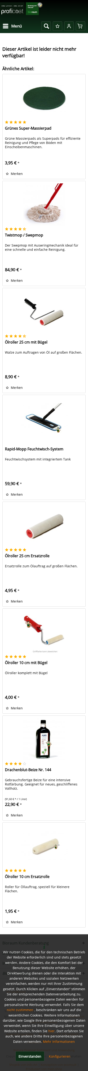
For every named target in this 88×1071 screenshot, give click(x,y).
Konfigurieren (59, 1056)
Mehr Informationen (59, 1041)
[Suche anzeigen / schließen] (46, 26)
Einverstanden (30, 1056)
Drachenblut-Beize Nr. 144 (28, 769)
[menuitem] (12, 26)
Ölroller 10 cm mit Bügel (26, 662)
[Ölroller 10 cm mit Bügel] (44, 632)
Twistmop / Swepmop (24, 235)
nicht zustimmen (20, 1010)
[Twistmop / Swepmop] (44, 204)
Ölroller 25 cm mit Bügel (26, 342)
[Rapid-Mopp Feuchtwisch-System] (44, 418)
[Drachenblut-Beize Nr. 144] (44, 739)
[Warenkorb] (80, 26)
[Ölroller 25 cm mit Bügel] (44, 311)
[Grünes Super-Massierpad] (44, 98)
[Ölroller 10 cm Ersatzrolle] (44, 846)
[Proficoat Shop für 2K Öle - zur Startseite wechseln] (21, 10)
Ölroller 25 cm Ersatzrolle (27, 555)
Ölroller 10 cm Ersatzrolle (27, 876)
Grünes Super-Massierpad (28, 128)
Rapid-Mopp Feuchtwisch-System (34, 449)
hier (51, 1031)
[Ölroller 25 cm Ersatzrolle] (44, 525)
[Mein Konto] (69, 26)
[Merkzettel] (57, 26)
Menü (16, 26)
